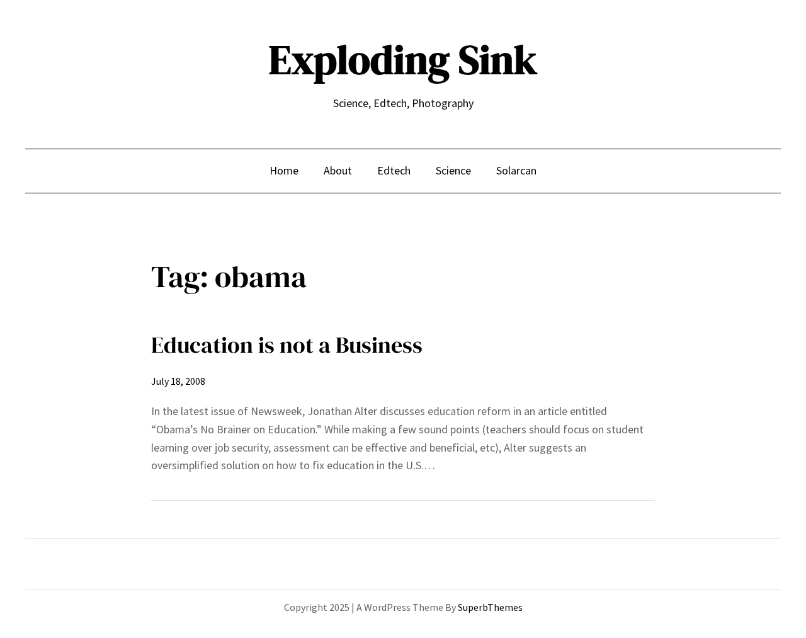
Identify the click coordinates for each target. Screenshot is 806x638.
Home (284, 170)
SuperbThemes (490, 607)
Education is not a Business (287, 344)
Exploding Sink (403, 59)
